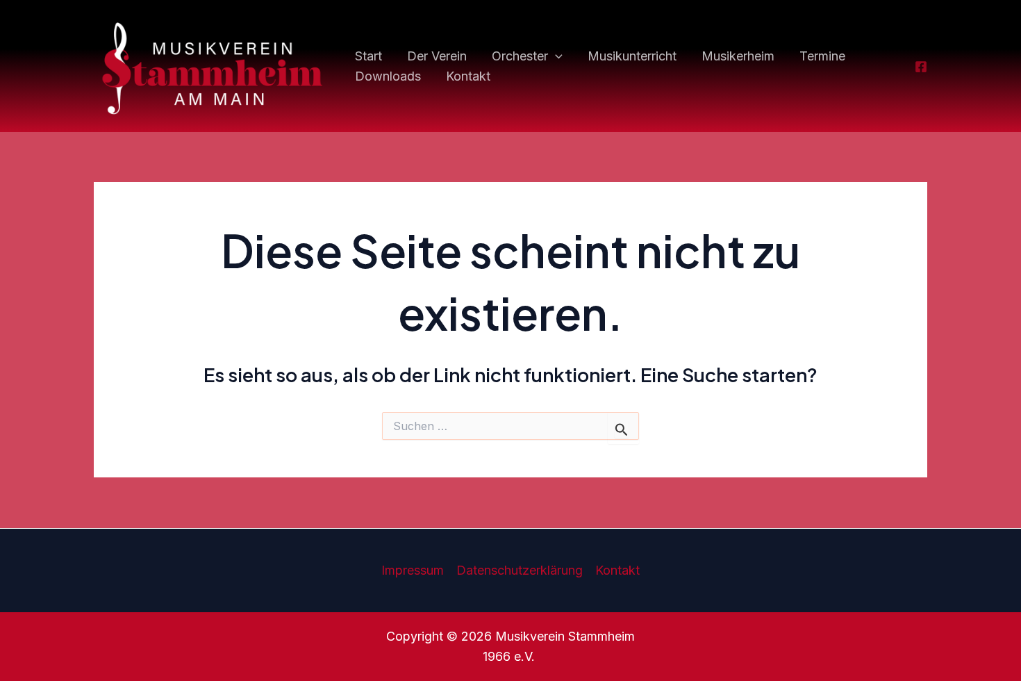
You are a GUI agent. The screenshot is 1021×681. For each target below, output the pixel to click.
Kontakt (468, 76)
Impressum (412, 570)
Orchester (520, 56)
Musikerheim (738, 56)
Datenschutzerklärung (519, 570)
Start (368, 56)
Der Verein (437, 56)
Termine (822, 56)
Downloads (388, 76)
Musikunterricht (632, 56)
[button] (555, 57)
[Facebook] (921, 66)
